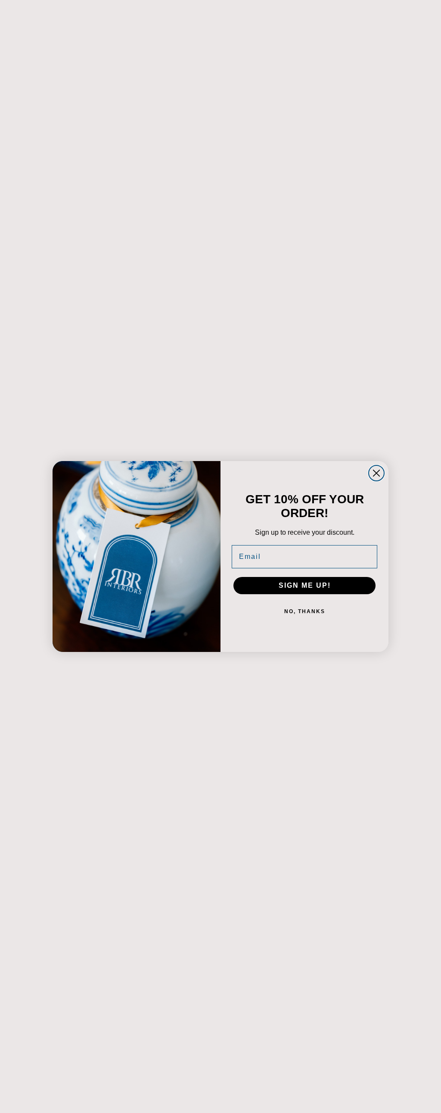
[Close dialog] (376, 473)
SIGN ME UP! (305, 585)
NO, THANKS (304, 611)
